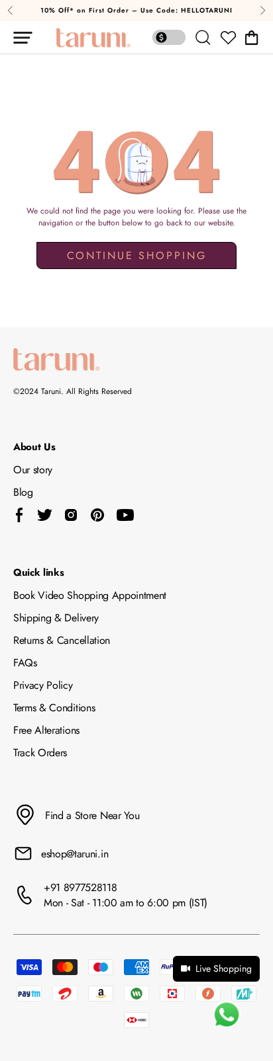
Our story (32, 469)
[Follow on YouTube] (125, 515)
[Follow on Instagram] (71, 515)
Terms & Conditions (54, 707)
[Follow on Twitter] (44, 515)
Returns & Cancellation (61, 640)
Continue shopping (137, 255)
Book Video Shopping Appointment (89, 595)
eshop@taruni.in (74, 853)
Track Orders (40, 752)
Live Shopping (223, 968)
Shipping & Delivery (56, 617)
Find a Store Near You (92, 815)
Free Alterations (46, 730)
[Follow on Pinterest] (97, 515)
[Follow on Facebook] (19, 515)
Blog (23, 492)
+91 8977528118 (80, 887)
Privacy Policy (43, 685)
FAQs (25, 662)
